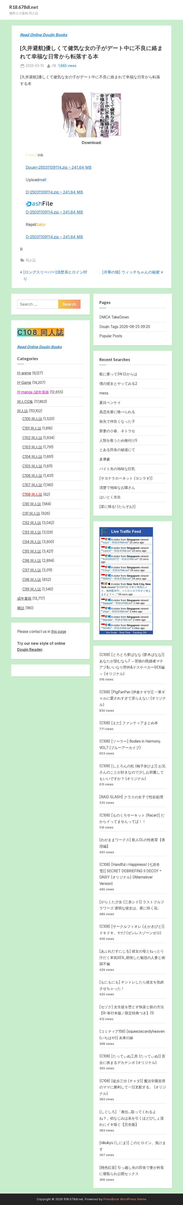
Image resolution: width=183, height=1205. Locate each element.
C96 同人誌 (31, 560)
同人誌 (31, 260)
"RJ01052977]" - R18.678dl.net (120, 559)
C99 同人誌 (31, 589)
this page (58, 631)
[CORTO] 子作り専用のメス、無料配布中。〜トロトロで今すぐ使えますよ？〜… (126, 591)
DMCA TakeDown (114, 317)
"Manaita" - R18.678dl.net (116, 619)
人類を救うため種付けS (118, 440)
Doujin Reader (29, 649)
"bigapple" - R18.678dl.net (117, 603)
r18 (54, 66)
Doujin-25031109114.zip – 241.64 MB (59, 167)
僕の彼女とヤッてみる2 (118, 383)
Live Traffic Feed (126, 532)
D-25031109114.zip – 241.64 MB (54, 192)
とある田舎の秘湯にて (117, 449)
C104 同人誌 (32, 456)
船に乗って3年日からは (118, 374)
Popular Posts (110, 336)
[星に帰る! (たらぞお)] (117, 506)
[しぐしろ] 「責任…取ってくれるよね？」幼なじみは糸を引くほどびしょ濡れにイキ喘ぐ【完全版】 (131, 1118)
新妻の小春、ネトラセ (117, 431)
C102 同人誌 (32, 438)
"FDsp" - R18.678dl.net (115, 570)
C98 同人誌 (31, 579)
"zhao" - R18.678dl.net (115, 611)
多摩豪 (104, 459)
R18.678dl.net (23, 7)
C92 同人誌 (31, 523)
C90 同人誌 (31, 504)
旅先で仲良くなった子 (117, 421)
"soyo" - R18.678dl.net (115, 542)
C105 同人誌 (32, 466)
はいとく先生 (110, 497)
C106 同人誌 (32, 475)
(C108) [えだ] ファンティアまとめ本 (128, 723)
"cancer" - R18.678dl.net (116, 550)
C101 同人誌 (31, 428)
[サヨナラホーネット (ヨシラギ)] (125, 478)
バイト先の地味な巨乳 (117, 468)
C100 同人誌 (32, 419)
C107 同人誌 (32, 485)
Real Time (124, 632)
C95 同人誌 (31, 551)
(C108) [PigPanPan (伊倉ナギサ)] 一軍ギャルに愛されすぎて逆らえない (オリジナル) (132, 698)
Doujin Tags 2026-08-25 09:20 (124, 326)
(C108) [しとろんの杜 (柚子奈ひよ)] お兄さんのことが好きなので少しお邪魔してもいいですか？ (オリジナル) (132, 772)
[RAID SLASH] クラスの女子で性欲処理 (131, 797)
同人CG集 (25, 401)
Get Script (111, 632)
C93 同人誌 (31, 532)
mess (103, 393)
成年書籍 (24, 598)
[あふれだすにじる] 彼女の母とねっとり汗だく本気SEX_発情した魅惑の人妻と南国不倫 (132, 957)
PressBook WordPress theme (124, 1199)
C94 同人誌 (31, 542)
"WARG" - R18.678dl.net (116, 578)
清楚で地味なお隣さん (117, 487)
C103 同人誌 (32, 447)
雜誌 (20, 608)
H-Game (24, 382)
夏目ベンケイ (110, 402)
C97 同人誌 (31, 570)
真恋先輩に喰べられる (117, 412)
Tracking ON (139, 632)
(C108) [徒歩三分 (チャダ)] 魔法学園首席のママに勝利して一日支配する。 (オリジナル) (132, 1087)
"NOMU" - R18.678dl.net (116, 628)
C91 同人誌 (31, 513)
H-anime (24, 373)
